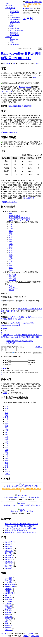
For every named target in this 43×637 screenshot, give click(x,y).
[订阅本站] (3, 375)
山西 (11, 255)
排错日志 (8, 606)
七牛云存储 (35, 636)
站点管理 (8, 619)
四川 (11, 263)
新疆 (11, 268)
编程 (6, 621)
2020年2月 (9, 546)
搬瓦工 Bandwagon (16, 30)
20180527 (12, 276)
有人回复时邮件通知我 (22, 353)
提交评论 (38, 353)
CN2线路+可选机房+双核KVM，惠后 (21, 497)
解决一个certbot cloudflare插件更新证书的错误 (21, 524)
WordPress (8, 597)
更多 (11, 24)
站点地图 (30, 634)
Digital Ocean (14, 12)
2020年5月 (9, 544)
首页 (7, 3)
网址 (6, 365)
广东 (11, 235)
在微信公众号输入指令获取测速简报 (19, 341)
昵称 (6, 360)
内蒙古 (7, 474)
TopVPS (4, 634)
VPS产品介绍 (10, 584)
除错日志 (8, 630)
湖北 (11, 244)
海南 (6, 426)
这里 (34, 77)
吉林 (6, 441)
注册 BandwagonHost (10, 132)
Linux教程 (8, 578)
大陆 (11, 228)
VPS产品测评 (10, 586)
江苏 (11, 248)
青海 (6, 447)
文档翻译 (8, 608)
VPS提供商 (9, 26)
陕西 (11, 257)
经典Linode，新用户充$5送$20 (21, 511)
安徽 (11, 224)
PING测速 (30, 8)
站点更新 (8, 617)
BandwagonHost (25, 87)
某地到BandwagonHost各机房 (19, 220)
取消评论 (38, 347)
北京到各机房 (15, 17)
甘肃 (6, 417)
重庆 (11, 231)
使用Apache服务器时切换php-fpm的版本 (19, 526)
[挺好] (20, 301)
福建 (11, 233)
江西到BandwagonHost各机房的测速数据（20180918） (22, 335)
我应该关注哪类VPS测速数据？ (20, 106)
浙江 (11, 270)
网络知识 (8, 625)
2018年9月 (9, 559)
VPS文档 (8, 595)
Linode (12, 14)
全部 (11, 214)
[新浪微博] (6, 368)
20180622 (12, 278)
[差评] (3, 301)
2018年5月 (9, 566)
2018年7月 (9, 562)
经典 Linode (14, 33)
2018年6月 (9, 564)
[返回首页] (24, 8)
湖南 (11, 246)
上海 (11, 261)
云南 (6, 467)
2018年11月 (9, 557)
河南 (11, 242)
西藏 (6, 463)
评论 (37, 63)
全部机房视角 (15, 22)
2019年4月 (9, 555)
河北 (6, 428)
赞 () (5, 328)
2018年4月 (9, 568)
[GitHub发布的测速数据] (4, 368)
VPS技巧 (8, 591)
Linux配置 (8, 580)
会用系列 (8, 599)
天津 (11, 265)
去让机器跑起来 (28, 198)
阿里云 (25, 636)
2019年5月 (9, 553)
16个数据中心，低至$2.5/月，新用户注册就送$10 (21, 486)
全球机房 (8, 37)
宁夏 (6, 445)
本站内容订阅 (11, 343)
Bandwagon (14, 10)
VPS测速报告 (10, 8)
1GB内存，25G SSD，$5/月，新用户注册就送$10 (22, 505)
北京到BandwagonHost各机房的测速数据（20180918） (20, 337)
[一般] (15, 301)
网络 (6, 623)
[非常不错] (27, 301)
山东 (11, 259)
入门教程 (8, 601)
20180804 (12, 280)
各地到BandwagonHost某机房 (19, 218)
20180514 (12, 274)
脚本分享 (8, 628)
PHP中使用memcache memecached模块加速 (20, 528)
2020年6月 (9, 542)
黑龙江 (7, 471)
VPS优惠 (8, 589)
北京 (11, 226)
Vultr (11, 15)
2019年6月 (9, 551)
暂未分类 (8, 610)
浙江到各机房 (15, 20)
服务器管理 (9, 612)
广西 (11, 237)
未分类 (7, 614)
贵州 (11, 239)
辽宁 (11, 252)
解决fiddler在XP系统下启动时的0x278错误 (20, 532)
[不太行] (9, 301)
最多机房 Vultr (15, 28)
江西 (11, 250)
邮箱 (6, 362)
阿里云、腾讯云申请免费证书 (16, 530)
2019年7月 (9, 549)
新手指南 (8, 6)
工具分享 (8, 604)
